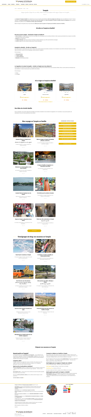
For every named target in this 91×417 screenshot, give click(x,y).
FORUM (42, 396)
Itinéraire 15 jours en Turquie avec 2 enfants (23, 140)
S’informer (23, 4)
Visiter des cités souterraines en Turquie (45, 219)
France (9, 4)
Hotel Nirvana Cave (49, 368)
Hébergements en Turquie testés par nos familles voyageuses (23, 335)
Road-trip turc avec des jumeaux (23, 280)
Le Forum (69, 413)
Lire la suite (23, 147)
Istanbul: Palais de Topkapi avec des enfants (23, 193)
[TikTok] (74, 412)
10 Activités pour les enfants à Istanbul (45, 193)
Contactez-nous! (49, 413)
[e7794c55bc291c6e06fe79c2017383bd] (45, 246)
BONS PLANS (31, 4)
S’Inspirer (12, 4)
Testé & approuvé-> (25, 97)
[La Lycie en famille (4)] (45, 272)
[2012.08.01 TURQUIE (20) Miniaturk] (23, 158)
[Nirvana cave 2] (45, 157)
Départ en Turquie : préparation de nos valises (23, 220)
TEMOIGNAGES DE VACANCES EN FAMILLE (32, 396)
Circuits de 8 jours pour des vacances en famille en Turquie (45, 309)
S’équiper (26, 4)
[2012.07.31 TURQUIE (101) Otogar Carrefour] (45, 130)
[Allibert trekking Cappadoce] (45, 299)
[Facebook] (82, 4)
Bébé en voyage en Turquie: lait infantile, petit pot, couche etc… (45, 140)
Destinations (4, 4)
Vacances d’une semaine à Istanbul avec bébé (23, 309)
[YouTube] (72, 412)
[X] (67, 412)
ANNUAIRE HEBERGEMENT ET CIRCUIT (36, 393)
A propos (44, 413)
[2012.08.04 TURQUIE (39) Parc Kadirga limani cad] (45, 184)
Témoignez (64, 413)
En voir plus (34, 230)
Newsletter (74, 413)
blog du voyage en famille (27, 384)
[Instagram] (83, 4)
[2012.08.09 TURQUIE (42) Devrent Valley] (23, 130)
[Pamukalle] (23, 246)
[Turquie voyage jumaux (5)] (23, 272)
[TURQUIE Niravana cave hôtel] (23, 325)
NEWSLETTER (19, 397)
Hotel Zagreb (48, 366)
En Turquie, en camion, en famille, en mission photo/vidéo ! (45, 255)
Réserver (17, 4)
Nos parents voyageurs (58, 413)
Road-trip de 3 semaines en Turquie (23, 254)
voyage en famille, (33, 386)
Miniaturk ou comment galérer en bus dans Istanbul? (23, 167)
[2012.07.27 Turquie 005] (23, 210)
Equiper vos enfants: (18, 391)
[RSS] (86, 4)
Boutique (35, 4)
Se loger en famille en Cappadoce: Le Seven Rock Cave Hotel (45, 165)
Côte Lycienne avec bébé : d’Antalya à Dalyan (45, 281)
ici (15, 369)
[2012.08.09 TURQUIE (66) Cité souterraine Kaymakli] (45, 210)
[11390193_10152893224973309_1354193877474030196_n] (23, 299)
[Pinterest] (84, 4)
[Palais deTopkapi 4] (23, 184)
